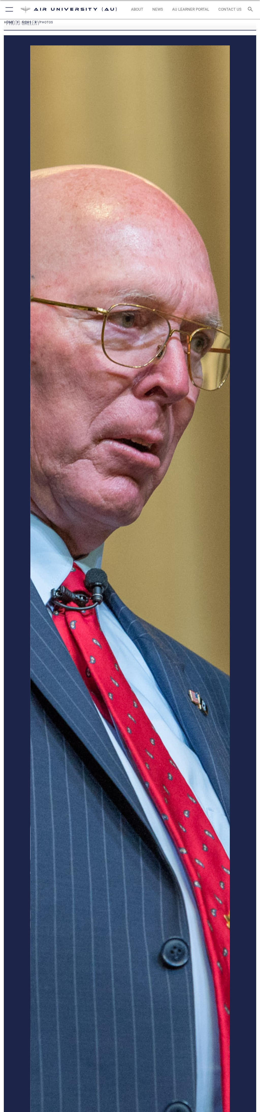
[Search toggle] (251, 9)
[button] (8, 9)
